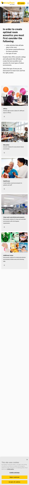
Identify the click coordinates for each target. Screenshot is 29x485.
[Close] (27, 459)
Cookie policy (10, 469)
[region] (14, 471)
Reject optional (14, 477)
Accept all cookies (14, 482)
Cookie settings (14, 472)
